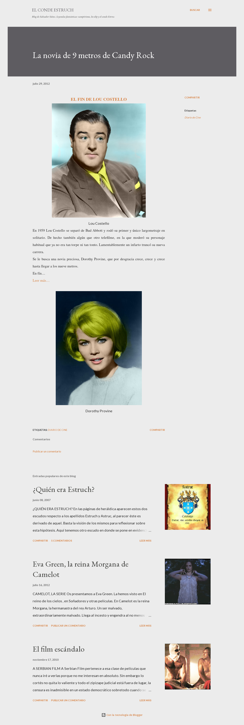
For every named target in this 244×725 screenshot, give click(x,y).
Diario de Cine (193, 117)
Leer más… (41, 280)
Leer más (145, 540)
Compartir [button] (192, 97)
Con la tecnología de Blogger (124, 715)
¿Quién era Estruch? (64, 489)
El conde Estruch (53, 10)
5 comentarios (61, 540)
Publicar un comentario (47, 451)
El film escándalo (58, 649)
